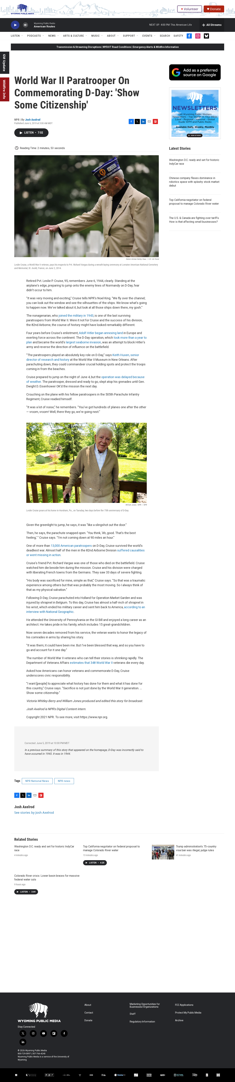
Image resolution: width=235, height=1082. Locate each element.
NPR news (64, 781)
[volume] (25, 25)
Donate (215, 9)
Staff (133, 1014)
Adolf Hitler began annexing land (101, 333)
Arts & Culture (73, 35)
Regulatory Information (142, 1021)
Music (95, 35)
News (52, 35)
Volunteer (191, 9)
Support (129, 35)
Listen (15, 35)
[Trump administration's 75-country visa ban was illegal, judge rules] (163, 852)
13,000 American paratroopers (71, 545)
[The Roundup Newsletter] (195, 113)
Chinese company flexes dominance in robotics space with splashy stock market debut (194, 181)
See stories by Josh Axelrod (34, 812)
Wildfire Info (4, 89)
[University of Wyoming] (31, 1075)
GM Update (4, 62)
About (111, 35)
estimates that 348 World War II (91, 662)
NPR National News (37, 781)
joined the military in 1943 (75, 315)
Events (147, 35)
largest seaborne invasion (83, 342)
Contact (88, 1012)
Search (165, 35)
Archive (179, 1020)
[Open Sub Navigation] (22, 35)
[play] (15, 25)
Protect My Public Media (188, 1012)
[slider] (30, 25)
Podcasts (34, 35)
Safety (178, 35)
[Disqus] (117, 946)
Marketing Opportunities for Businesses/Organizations (145, 1005)
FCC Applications (184, 1005)
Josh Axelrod (32, 119)
